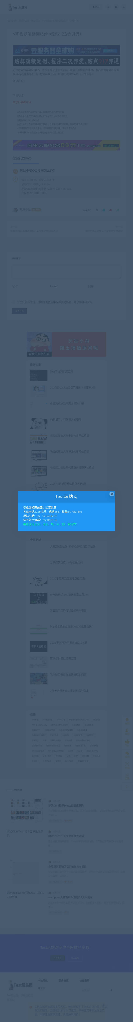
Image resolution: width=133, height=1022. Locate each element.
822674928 (49, 516)
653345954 (50, 520)
